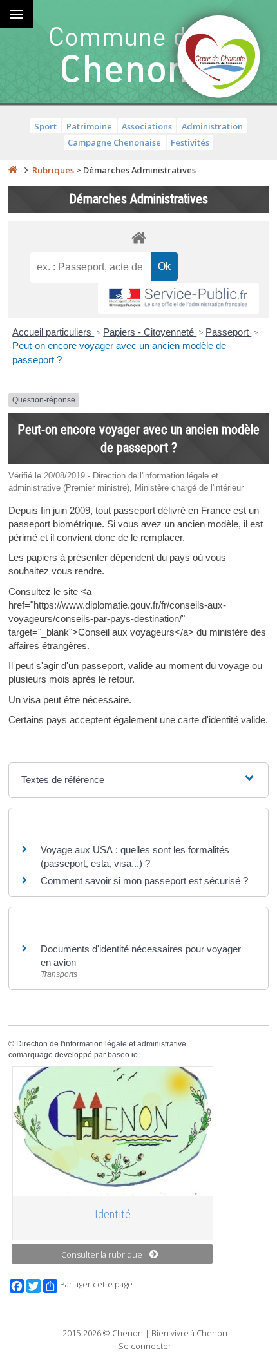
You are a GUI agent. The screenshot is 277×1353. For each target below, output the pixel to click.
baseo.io (123, 1054)
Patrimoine (89, 126)
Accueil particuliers (53, 331)
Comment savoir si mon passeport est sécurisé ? (144, 880)
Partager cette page (96, 1284)
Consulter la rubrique (101, 1254)
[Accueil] (12, 170)
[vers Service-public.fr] (178, 298)
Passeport (228, 331)
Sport (45, 126)
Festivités (190, 142)
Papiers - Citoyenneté (149, 331)
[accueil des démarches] (138, 237)
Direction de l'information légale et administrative (101, 1043)
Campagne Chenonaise (114, 142)
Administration (212, 126)
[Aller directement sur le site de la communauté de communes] (219, 58)
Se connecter (145, 1346)
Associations (147, 126)
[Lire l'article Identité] (113, 1131)
